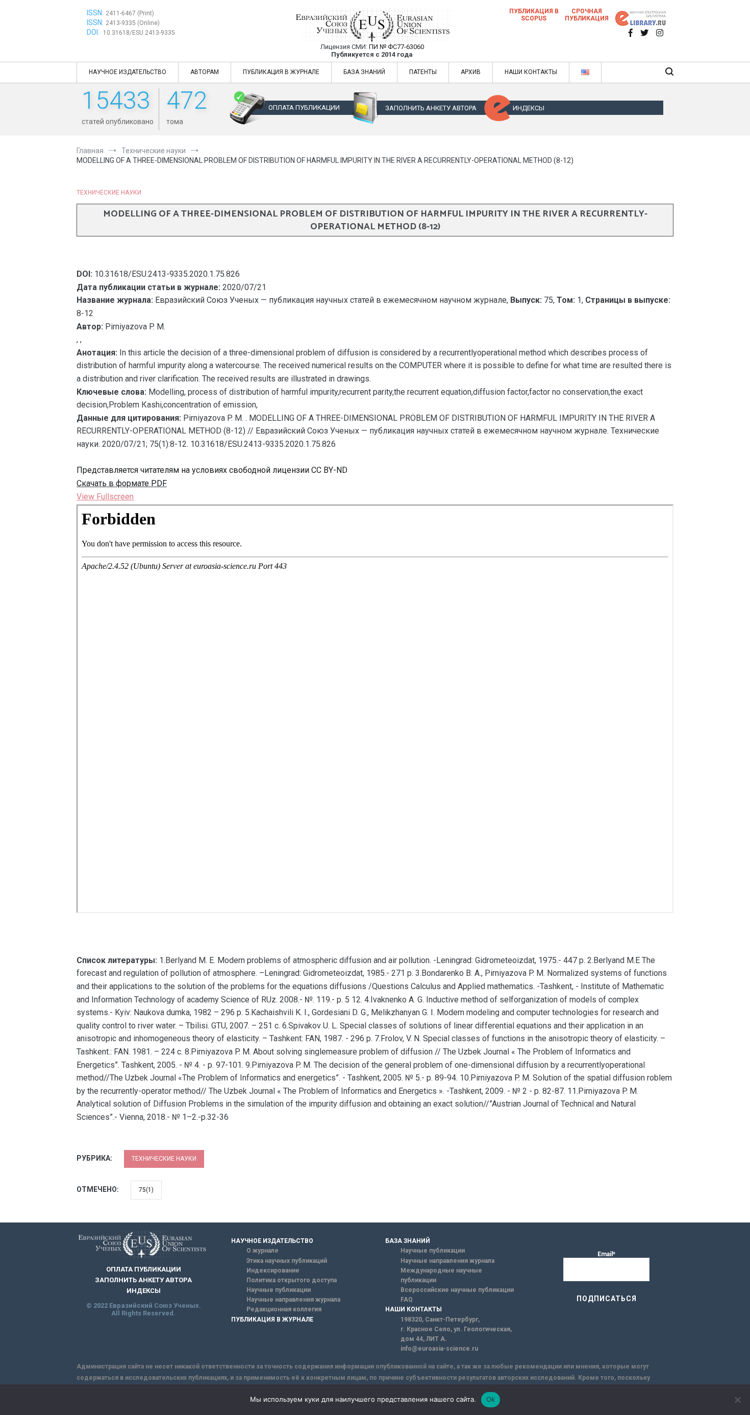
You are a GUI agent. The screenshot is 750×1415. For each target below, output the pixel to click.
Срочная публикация (587, 15)
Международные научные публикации (441, 1275)
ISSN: (95, 13)
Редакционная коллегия (283, 1309)
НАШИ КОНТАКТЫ (531, 72)
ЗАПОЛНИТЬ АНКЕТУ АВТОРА (431, 108)
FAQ (407, 1299)
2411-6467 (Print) (130, 13)
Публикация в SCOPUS (534, 15)
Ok (490, 1399)
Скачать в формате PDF (122, 483)
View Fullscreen (105, 496)
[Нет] (737, 1400)
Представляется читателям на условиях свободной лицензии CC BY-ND (212, 470)
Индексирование (272, 1270)
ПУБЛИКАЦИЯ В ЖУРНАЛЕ (281, 72)
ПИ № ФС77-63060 (396, 47)
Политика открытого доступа (291, 1280)
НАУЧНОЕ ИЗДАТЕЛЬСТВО (127, 72)
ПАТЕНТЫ (423, 72)
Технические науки (109, 192)
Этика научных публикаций (286, 1260)
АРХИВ (471, 72)
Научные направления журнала (293, 1299)
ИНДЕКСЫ (528, 108)
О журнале (262, 1250)
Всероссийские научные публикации (457, 1289)
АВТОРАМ (204, 72)
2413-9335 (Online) (133, 23)
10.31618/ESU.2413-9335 (139, 32)
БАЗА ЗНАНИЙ (364, 72)
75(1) (146, 1189)
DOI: (94, 32)
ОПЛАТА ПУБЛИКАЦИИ (304, 107)
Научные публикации (278, 1289)
